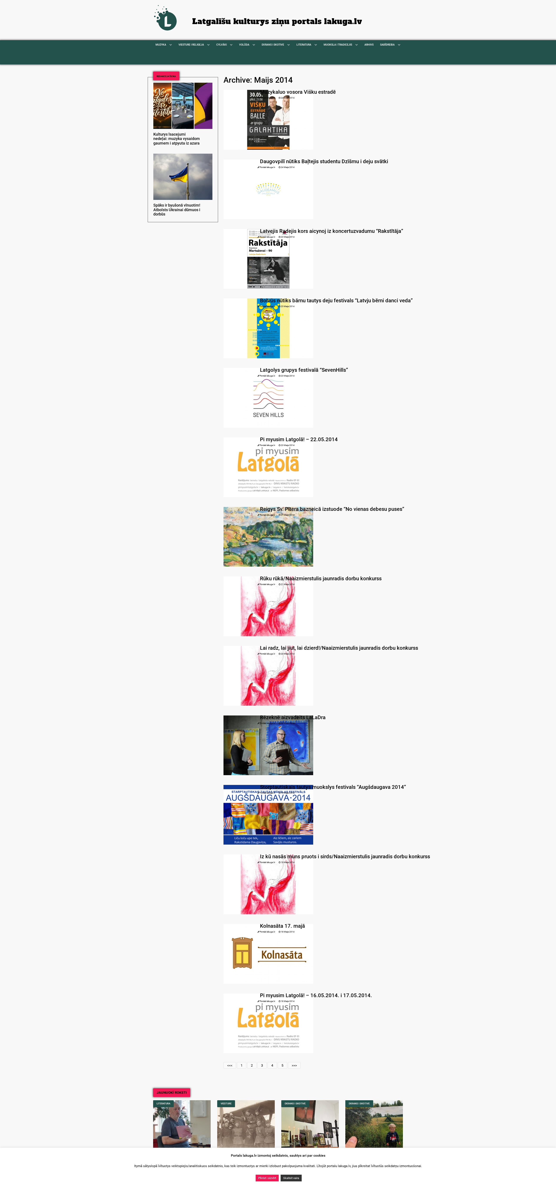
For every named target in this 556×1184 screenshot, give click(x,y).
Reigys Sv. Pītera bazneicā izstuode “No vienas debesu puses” (332, 509)
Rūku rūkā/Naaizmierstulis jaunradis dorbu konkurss (321, 579)
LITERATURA (163, 1103)
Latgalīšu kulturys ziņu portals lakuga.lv (277, 21)
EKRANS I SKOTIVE (295, 1103)
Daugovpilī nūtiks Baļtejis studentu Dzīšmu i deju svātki (324, 161)
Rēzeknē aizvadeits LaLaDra (293, 717)
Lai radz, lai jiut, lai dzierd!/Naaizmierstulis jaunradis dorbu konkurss (339, 648)
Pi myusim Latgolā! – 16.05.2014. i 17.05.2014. (316, 995)
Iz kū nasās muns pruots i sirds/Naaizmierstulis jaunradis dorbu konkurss (345, 856)
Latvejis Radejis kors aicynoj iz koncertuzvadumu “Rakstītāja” (331, 231)
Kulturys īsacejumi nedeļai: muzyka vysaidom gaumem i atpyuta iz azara (176, 139)
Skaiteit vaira (291, 1178)
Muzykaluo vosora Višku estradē (298, 92)
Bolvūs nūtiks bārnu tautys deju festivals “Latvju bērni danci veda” (336, 301)
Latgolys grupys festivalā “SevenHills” (304, 370)
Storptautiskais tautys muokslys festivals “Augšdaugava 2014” (333, 787)
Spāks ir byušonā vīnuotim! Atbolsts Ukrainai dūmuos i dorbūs (176, 210)
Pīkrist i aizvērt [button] (267, 1178)
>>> (294, 1065)
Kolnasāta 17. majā (282, 926)
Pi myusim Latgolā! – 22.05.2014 (299, 439)
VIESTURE (226, 1103)
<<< (229, 1065)
